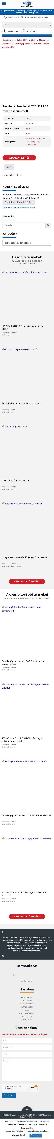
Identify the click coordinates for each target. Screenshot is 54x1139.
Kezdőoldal (8, 40)
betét (28, 128)
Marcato (30, 123)
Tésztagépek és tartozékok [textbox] (26, 243)
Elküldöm (9, 1096)
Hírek (27, 1010)
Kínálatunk (27, 1001)
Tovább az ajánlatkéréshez (19, 202)
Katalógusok (27, 1007)
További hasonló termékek (26, 581)
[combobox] (27, 243)
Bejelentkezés (12, 31)
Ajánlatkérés (19, 158)
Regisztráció (32, 31)
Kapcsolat (27, 1020)
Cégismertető (27, 1004)
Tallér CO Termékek (26, 40)
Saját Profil (27, 998)
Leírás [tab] (9, 167)
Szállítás (27, 1017)
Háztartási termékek (35, 138)
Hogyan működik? (27, 1013)
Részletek (24, 1135)
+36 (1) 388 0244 (13, 17)
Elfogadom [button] (35, 1135)
